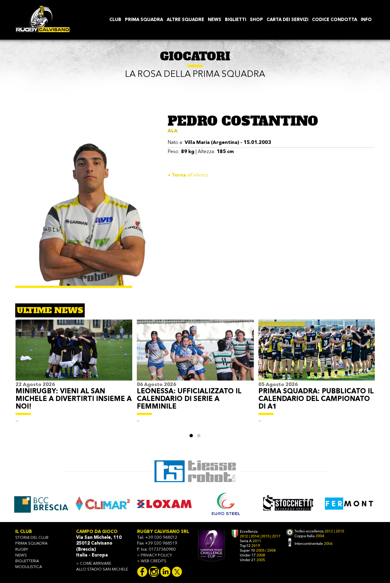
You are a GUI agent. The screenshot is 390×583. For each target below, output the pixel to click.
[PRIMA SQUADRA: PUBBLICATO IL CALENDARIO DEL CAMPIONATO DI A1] (316, 350)
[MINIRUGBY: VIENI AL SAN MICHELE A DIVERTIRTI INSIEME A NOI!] (74, 350)
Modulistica (28, 567)
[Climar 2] (40, 503)
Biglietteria (27, 561)
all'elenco (188, 175)
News (21, 555)
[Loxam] (102, 503)
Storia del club (31, 538)
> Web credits (151, 561)
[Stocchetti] (226, 503)
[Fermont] (287, 503)
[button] (191, 435)
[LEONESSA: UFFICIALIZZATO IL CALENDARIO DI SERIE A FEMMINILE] (195, 350)
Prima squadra (31, 543)
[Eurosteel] (164, 503)
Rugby (21, 550)
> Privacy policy (154, 555)
